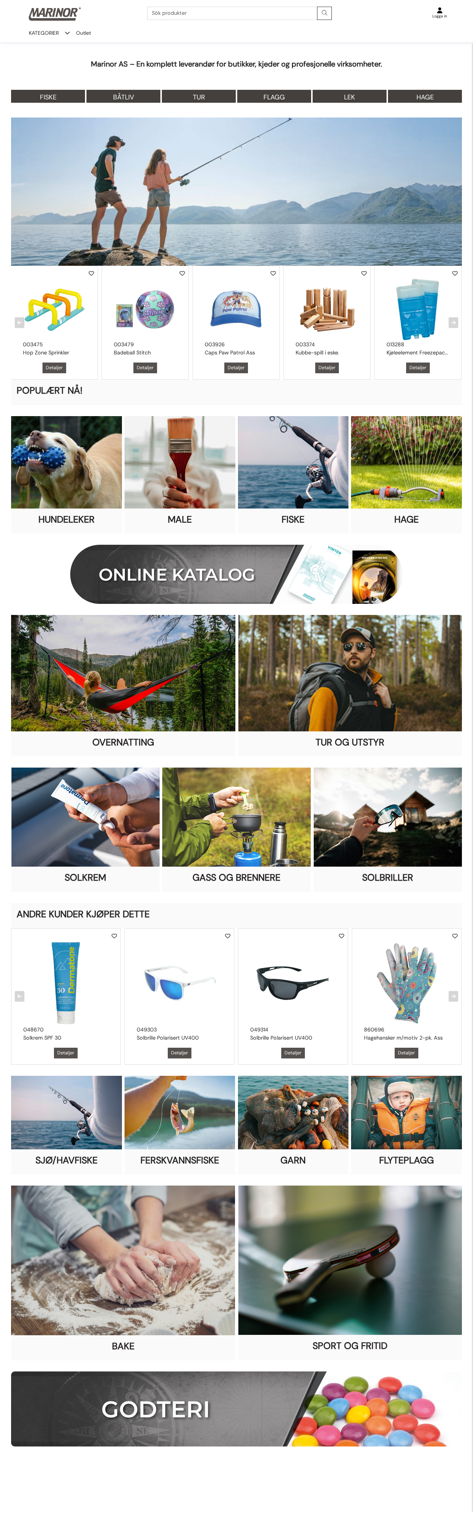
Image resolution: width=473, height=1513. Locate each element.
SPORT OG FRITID (350, 1346)
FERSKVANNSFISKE (179, 1160)
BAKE (123, 1346)
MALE (180, 519)
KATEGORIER (44, 33)
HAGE (406, 519)
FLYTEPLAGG (406, 1160)
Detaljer (54, 368)
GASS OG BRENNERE (236, 877)
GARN (293, 1160)
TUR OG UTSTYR (350, 742)
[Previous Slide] (19, 322)
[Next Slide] (453, 322)
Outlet (83, 33)
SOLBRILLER (387, 877)
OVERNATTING (123, 742)
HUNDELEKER (66, 519)
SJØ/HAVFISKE (66, 1160)
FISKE (293, 519)
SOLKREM (85, 877)
